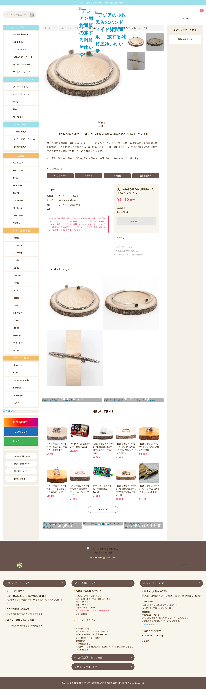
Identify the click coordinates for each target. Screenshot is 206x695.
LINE (16, 441)
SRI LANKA (18, 200)
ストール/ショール (21, 87)
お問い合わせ (19, 479)
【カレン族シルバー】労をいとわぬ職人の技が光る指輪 (149, 446)
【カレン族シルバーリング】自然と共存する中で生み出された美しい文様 (126, 490)
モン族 (16, 268)
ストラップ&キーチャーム (24, 139)
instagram (20, 422)
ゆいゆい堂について (22, 456)
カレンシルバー (60, 176)
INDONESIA (18, 170)
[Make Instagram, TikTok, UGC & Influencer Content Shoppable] (185, 565)
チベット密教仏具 (20, 34)
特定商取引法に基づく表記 (88, 657)
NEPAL (16, 193)
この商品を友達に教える (127, 251)
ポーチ (16, 102)
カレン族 (17, 275)
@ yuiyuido (109, 557)
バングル (88, 176)
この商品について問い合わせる (130, 254)
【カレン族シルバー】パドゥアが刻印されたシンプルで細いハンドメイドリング (126, 448)
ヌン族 (16, 328)
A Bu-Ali (16, 403)
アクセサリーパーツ (21, 72)
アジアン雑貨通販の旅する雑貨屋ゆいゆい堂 (104, 683)
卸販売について (20, 471)
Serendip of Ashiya (22, 380)
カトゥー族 (18, 245)
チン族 (16, 260)
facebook (20, 431)
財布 (15, 109)
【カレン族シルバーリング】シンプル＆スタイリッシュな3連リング (149, 490)
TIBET (18, 215)
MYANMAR (17, 185)
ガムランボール (19, 49)
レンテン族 (18, 313)
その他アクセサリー (21, 64)
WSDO (16, 373)
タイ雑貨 (117, 176)
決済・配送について (125, 247)
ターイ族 (17, 335)
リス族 (16, 290)
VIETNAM (17, 223)
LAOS (15, 178)
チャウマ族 (18, 253)
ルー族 (16, 305)
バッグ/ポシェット (21, 94)
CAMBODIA (18, 163)
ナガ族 (16, 320)
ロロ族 (16, 298)
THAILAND (17, 208)
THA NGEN (18, 395)
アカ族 (16, 238)
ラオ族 (16, 283)
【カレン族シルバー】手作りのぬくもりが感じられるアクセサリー (57, 446)
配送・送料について (84, 583)
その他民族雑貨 (19, 146)
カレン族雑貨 (145, 176)
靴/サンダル (18, 117)
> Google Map (148, 624)
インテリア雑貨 (19, 131)
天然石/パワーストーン (23, 57)
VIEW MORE (103, 509)
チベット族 (18, 343)
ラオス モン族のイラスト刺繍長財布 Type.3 (102, 488)
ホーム (47, 28)
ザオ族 (16, 350)
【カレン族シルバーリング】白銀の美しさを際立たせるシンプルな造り (103, 448)
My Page (186, 18)
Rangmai (17, 388)
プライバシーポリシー (86, 666)
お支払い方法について (17, 583)
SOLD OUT (137, 221)
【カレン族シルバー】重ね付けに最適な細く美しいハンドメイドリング (80, 490)
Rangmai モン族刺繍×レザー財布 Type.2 (80, 445)
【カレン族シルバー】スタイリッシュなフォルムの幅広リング (57, 488)
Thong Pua (18, 365)
